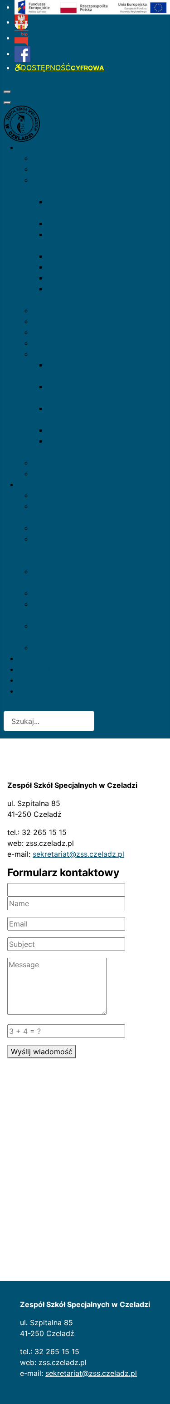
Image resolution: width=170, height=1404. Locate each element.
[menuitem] (92, 6)
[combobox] (49, 721)
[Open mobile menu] (7, 92)
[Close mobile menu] (7, 102)
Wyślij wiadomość (42, 1051)
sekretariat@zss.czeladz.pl (78, 854)
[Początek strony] (154, 1387)
